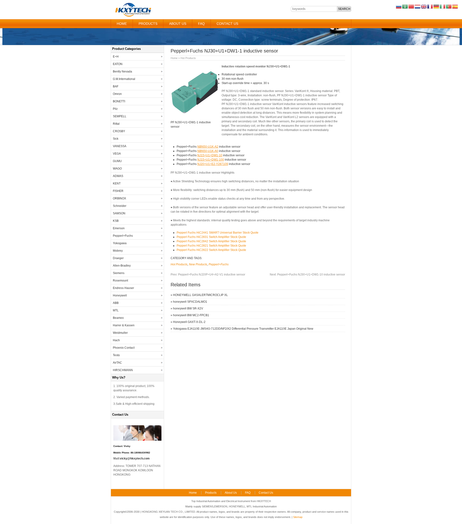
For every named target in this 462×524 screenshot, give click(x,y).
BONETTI (119, 101)
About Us (177, 24)
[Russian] (399, 6)
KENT (117, 183)
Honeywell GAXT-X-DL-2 (189, 322)
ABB (116, 303)
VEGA (117, 153)
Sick (115, 138)
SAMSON (119, 213)
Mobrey (118, 250)
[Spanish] (455, 6)
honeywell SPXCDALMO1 (190, 301)
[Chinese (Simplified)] (411, 6)
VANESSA (119, 146)
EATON (117, 64)
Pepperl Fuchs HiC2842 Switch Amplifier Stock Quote (211, 241)
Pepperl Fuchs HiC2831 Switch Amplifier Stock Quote (211, 237)
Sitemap (297, 517)
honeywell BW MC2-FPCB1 (191, 315)
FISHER (118, 191)
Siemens (118, 273)
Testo (116, 355)
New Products (198, 264)
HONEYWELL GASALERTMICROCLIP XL (200, 295)
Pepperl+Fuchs (219, 264)
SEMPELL (119, 116)
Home (122, 24)
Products (148, 24)
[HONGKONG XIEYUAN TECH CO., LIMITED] (133, 16)
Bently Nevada (122, 71)
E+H (116, 56)
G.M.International (124, 79)
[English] (424, 6)
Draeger (118, 258)
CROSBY (119, 131)
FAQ (201, 24)
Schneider (119, 206)
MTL (116, 310)
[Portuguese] (449, 6)
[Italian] (443, 6)
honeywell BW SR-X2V (188, 308)
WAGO (117, 168)
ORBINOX (119, 198)
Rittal (116, 123)
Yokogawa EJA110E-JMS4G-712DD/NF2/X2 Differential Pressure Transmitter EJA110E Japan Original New (243, 328)
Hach (116, 340)
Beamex (118, 318)
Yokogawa (120, 243)
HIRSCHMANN (123, 370)
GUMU (117, 161)
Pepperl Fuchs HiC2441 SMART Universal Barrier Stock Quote (217, 232)
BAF (115, 86)
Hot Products (188, 58)
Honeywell (120, 295)
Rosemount (120, 280)
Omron (117, 94)
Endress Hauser (123, 288)
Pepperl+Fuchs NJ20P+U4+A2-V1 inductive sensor (208, 274)
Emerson (119, 228)
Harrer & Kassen (124, 325)
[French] (430, 6)
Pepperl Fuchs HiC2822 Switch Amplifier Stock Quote (211, 250)
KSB (116, 221)
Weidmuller (120, 332)
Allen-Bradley (122, 265)
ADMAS (118, 176)
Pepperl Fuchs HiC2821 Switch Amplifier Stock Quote (211, 245)
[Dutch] (418, 6)
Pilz (115, 109)
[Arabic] (405, 6)
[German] (436, 6)
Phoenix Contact (124, 347)
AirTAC (117, 362)
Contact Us (227, 24)
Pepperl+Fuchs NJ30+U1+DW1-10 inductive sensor (307, 274)
